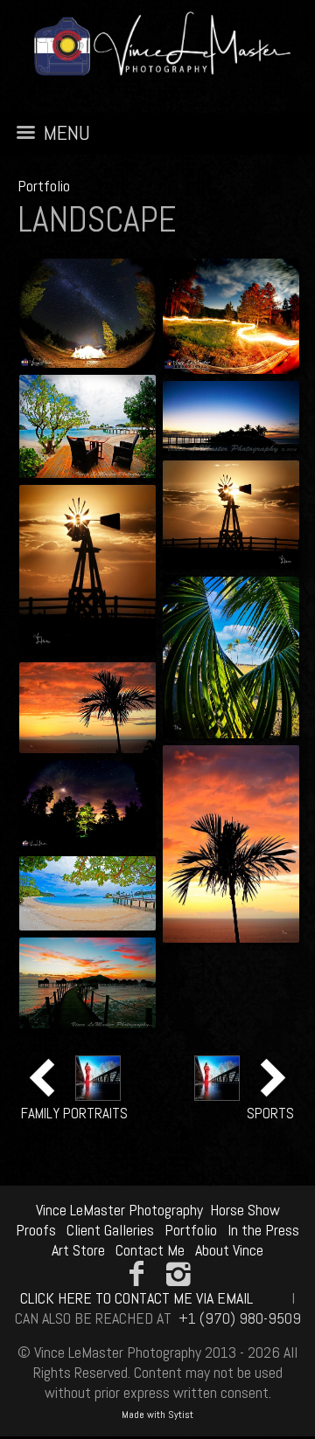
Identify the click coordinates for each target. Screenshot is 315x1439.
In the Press (263, 1230)
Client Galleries (110, 1230)
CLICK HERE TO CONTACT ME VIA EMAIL (136, 1298)
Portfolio (44, 186)
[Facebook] (136, 1273)
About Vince (229, 1250)
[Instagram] (179, 1273)
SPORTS (270, 1113)
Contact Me (150, 1250)
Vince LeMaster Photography (119, 1210)
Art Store (78, 1250)
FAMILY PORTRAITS (74, 1113)
